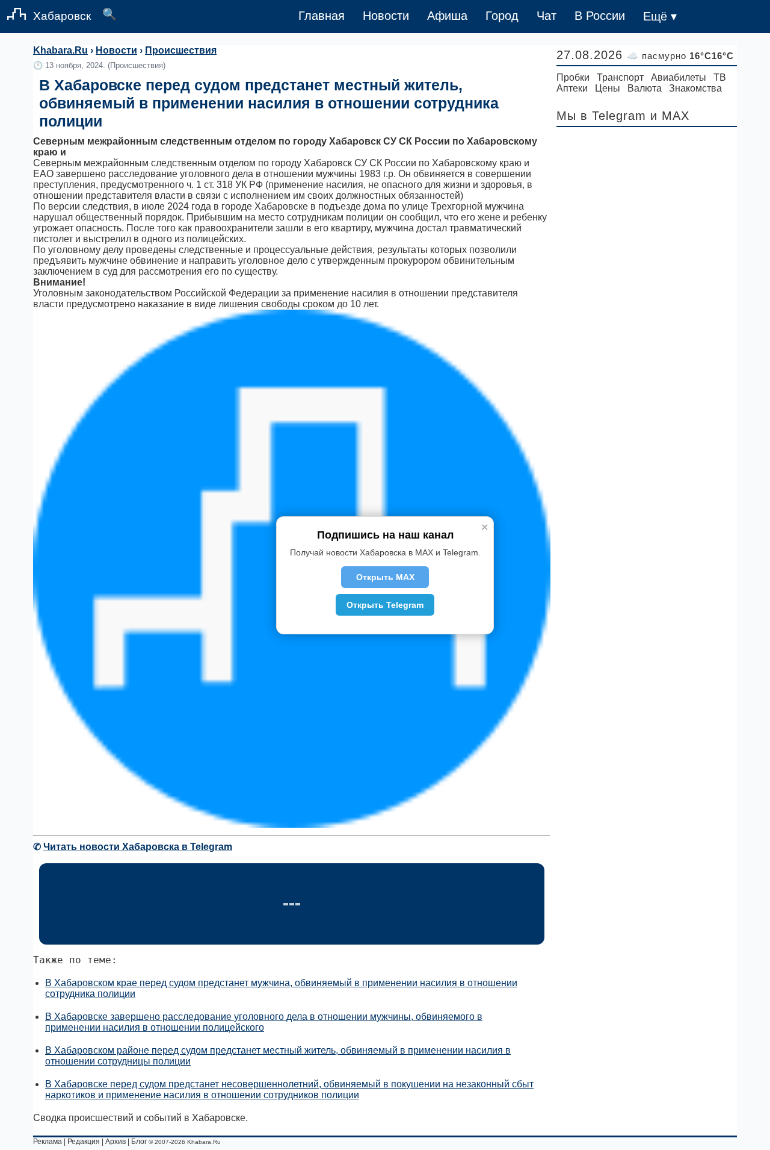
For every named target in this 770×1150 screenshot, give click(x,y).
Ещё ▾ (660, 16)
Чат (546, 15)
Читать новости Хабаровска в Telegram (137, 847)
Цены (607, 88)
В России (599, 15)
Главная (321, 15)
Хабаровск (62, 16)
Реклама (47, 1141)
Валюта (644, 88)
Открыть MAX (385, 577)
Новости (386, 15)
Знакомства (695, 88)
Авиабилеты (678, 77)
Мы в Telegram (601, 115)
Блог (139, 1141)
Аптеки (572, 88)
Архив (115, 1141)
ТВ (719, 77)
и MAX (669, 115)
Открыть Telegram (385, 605)
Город (502, 15)
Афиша (447, 15)
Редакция (83, 1141)
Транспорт (620, 77)
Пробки (573, 77)
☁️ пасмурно (680, 56)
